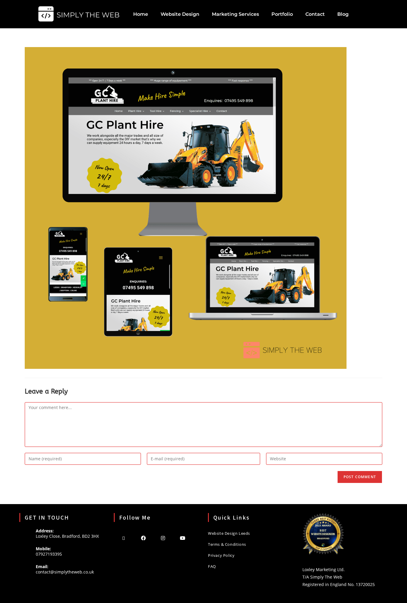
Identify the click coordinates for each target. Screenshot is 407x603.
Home (140, 14)
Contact (315, 14)
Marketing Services (235, 14)
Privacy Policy (221, 555)
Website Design (180, 14)
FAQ (212, 566)
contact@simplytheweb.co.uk (65, 572)
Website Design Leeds (229, 533)
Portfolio (282, 14)
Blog (343, 14)
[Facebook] (143, 538)
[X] (124, 538)
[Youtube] (183, 538)
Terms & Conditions (227, 544)
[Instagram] (163, 538)
